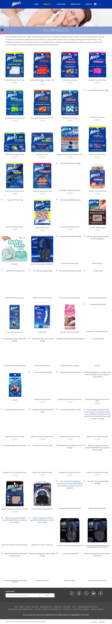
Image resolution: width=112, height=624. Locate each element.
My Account (38, 609)
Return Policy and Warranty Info (52, 609)
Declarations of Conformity (81, 609)
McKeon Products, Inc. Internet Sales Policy (20, 609)
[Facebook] (2, 26)
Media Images (66, 607)
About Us (28, 607)
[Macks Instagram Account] (79, 593)
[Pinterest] (2, 33)
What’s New (61, 4)
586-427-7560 (75, 615)
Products (46, 4)
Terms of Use (94, 621)
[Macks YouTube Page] (93, 593)
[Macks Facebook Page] (72, 593)
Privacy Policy (102, 621)
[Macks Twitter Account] (86, 593)
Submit (47, 595)
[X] (2, 30)
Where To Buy (75, 4)
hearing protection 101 (46, 607)
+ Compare (14, 82)
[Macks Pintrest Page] (100, 593)
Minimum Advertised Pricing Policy (88, 607)
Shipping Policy (67, 609)
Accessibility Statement (97, 609)
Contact (89, 4)
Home (36, 4)
